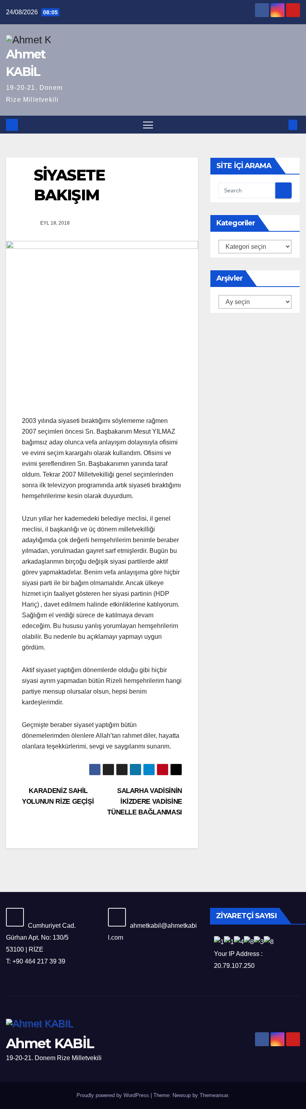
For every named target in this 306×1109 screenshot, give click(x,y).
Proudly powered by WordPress (113, 1095)
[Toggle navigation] (148, 124)
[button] (280, 124)
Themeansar (214, 1095)
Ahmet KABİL (50, 1043)
